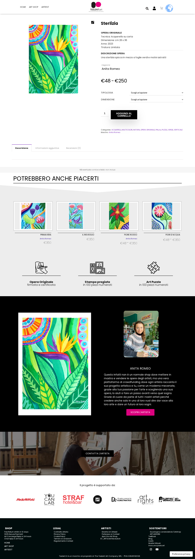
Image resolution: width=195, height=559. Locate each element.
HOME (23, 7)
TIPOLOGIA (107, 92)
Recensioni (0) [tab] (73, 148)
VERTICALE (178, 130)
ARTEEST (45, 7)
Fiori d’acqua (173, 234)
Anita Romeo (111, 69)
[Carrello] (161, 8)
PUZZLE (164, 130)
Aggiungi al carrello (124, 114)
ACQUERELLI (116, 130)
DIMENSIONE (108, 99)
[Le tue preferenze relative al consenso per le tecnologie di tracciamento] (181, 554)
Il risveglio (88, 234)
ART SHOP (33, 7)
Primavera (45, 234)
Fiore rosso (130, 234)
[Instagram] (150, 549)
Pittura (158, 130)
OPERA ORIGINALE (148, 130)
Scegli (33, 246)
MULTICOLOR (127, 130)
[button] (147, 8)
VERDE (170, 130)
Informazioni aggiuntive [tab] (47, 148)
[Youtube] (157, 549)
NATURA (136, 130)
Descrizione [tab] (21, 148)
